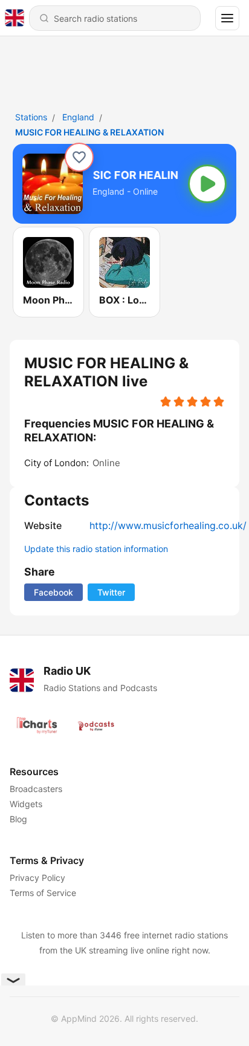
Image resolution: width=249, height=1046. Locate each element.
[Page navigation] (227, 18)
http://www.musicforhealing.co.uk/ (168, 525)
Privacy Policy (37, 877)
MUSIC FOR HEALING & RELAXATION (89, 132)
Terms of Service (43, 893)
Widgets (26, 804)
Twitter (111, 592)
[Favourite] (79, 157)
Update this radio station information (96, 549)
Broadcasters (36, 789)
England (78, 117)
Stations (31, 117)
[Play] (207, 183)
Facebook (53, 592)
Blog (18, 819)
